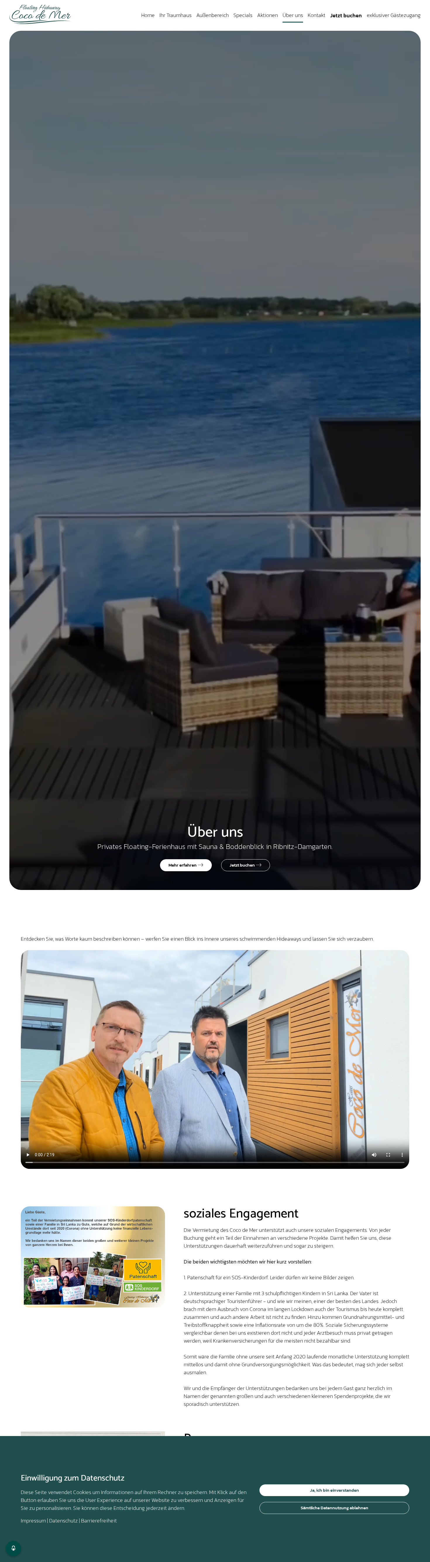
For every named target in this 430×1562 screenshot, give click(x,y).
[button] (13, 1548)
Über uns (293, 15)
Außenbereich (212, 15)
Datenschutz (63, 1521)
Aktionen (267, 15)
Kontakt (316, 15)
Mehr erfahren (182, 865)
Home (148, 15)
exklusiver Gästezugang (394, 15)
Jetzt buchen (346, 15)
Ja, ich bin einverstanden (334, 1490)
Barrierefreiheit (99, 1521)
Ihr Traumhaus (175, 15)
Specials (242, 15)
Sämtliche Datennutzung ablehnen (334, 1507)
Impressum (33, 1521)
